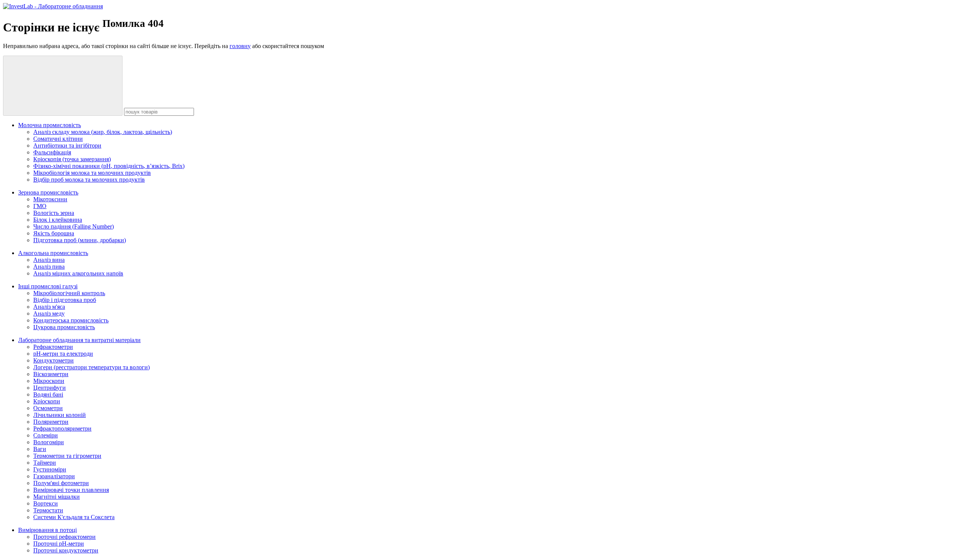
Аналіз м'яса (49, 306)
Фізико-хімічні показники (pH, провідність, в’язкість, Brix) (109, 166)
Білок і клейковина (57, 219)
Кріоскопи (46, 401)
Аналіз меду (49, 313)
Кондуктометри (53, 360)
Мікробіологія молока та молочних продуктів (92, 173)
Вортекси (45, 503)
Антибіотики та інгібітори (67, 145)
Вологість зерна (53, 213)
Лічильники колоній (59, 415)
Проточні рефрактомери (64, 537)
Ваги (39, 449)
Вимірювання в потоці (47, 530)
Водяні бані (48, 394)
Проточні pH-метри (58, 543)
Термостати (48, 510)
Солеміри (45, 435)
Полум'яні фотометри (61, 483)
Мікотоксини (50, 199)
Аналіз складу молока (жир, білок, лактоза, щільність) (102, 132)
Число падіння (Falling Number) (73, 226)
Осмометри (48, 408)
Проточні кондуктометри (65, 550)
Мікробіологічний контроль (69, 293)
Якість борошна (53, 233)
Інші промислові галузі (48, 286)
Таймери (44, 462)
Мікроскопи (48, 381)
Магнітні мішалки (56, 496)
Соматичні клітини (58, 138)
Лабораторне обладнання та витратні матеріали (79, 340)
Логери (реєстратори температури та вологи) (91, 367)
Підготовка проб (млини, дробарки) (79, 240)
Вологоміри (48, 442)
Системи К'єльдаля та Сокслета (74, 517)
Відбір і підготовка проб (64, 300)
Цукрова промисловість (64, 327)
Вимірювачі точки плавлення (71, 490)
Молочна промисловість (49, 125)
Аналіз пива (49, 266)
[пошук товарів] (63, 86)
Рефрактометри (53, 347)
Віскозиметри (50, 374)
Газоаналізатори (54, 476)
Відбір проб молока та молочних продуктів (89, 179)
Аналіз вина (49, 260)
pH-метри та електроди (63, 353)
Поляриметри (50, 421)
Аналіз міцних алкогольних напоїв (78, 273)
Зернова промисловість (48, 192)
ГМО (40, 206)
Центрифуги (49, 387)
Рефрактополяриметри (62, 428)
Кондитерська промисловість (71, 320)
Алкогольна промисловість (53, 253)
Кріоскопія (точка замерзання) (72, 159)
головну (240, 46)
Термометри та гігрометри (67, 456)
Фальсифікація (52, 152)
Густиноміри (49, 469)
